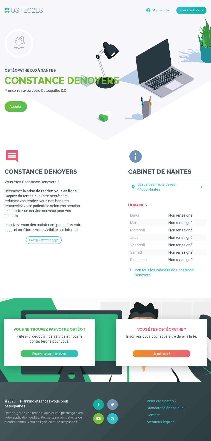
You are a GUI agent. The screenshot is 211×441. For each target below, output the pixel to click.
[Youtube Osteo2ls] (98, 418)
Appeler (15, 106)
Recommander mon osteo (49, 353)
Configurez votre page (43, 240)
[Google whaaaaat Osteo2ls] (112, 418)
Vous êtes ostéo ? (161, 401)
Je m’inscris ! (161, 353)
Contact (153, 415)
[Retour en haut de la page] (24, 10)
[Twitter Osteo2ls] (112, 404)
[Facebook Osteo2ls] (98, 404)
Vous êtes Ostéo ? (191, 10)
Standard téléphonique (165, 408)
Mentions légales (161, 422)
